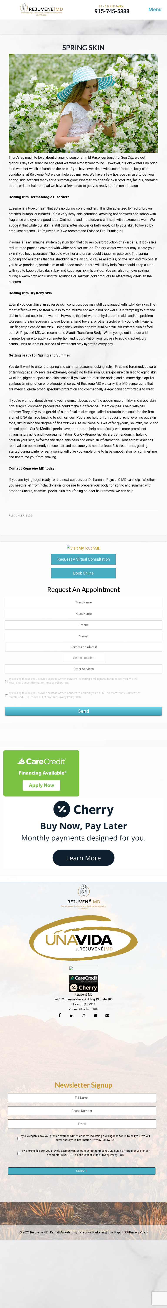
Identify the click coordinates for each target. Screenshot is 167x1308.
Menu (155, 10)
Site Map (114, 1232)
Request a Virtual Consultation (83, 559)
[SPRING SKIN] (83, 152)
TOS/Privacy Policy (135, 1232)
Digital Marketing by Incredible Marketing (78, 1232)
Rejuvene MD (41, 11)
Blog (29, 515)
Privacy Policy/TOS (57, 682)
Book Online (83, 573)
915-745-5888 (89, 1009)
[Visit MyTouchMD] (83, 548)
